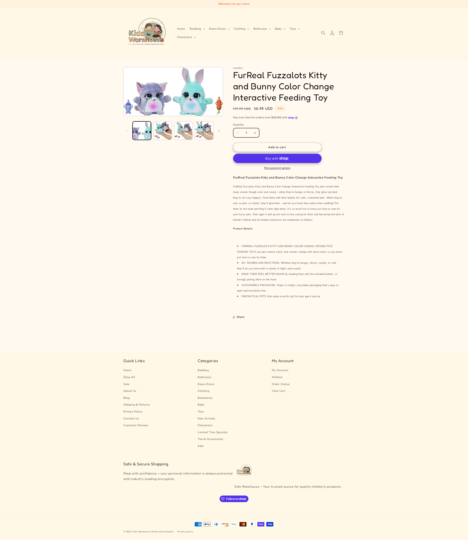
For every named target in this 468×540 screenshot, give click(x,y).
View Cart (279, 391)
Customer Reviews (136, 425)
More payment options (277, 168)
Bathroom (204, 377)
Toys (201, 411)
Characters (205, 425)
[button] (197, 29)
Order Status (281, 384)
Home (127, 370)
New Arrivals (206, 418)
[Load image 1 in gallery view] (142, 130)
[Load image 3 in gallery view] (183, 130)
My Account (280, 370)
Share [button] (241, 317)
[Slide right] (219, 131)
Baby (201, 404)
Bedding (203, 370)
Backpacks (205, 397)
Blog (126, 397)
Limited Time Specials (213, 432)
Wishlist (277, 377)
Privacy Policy (132, 411)
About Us (129, 391)
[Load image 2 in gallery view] (162, 130)
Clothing (203, 391)
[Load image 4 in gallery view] (204, 130)
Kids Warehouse (142, 531)
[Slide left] (127, 131)
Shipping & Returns (136, 404)
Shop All (129, 377)
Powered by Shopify (163, 531)
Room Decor (206, 384)
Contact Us (131, 418)
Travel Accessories (210, 439)
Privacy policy (185, 531)
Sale (126, 384)
